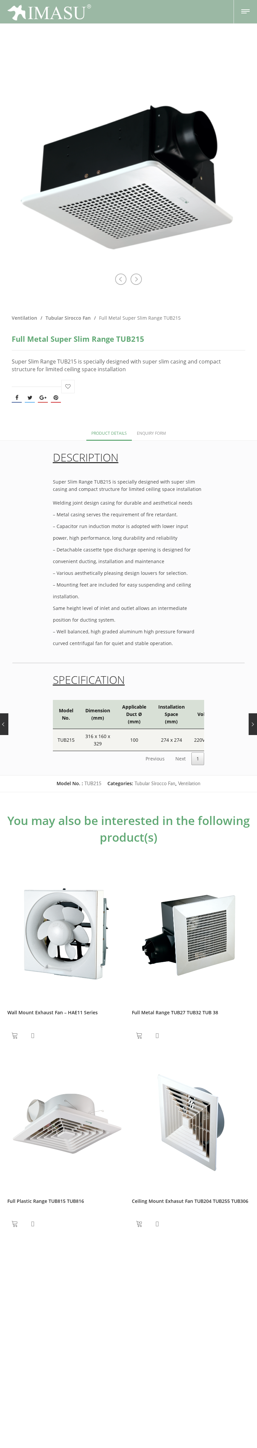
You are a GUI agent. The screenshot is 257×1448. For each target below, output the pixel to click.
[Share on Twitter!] (30, 398)
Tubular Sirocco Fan (68, 318)
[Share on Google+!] (43, 398)
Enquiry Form (151, 433)
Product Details (109, 433)
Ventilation (24, 318)
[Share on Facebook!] (17, 398)
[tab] (109, 433)
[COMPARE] (32, 1035)
